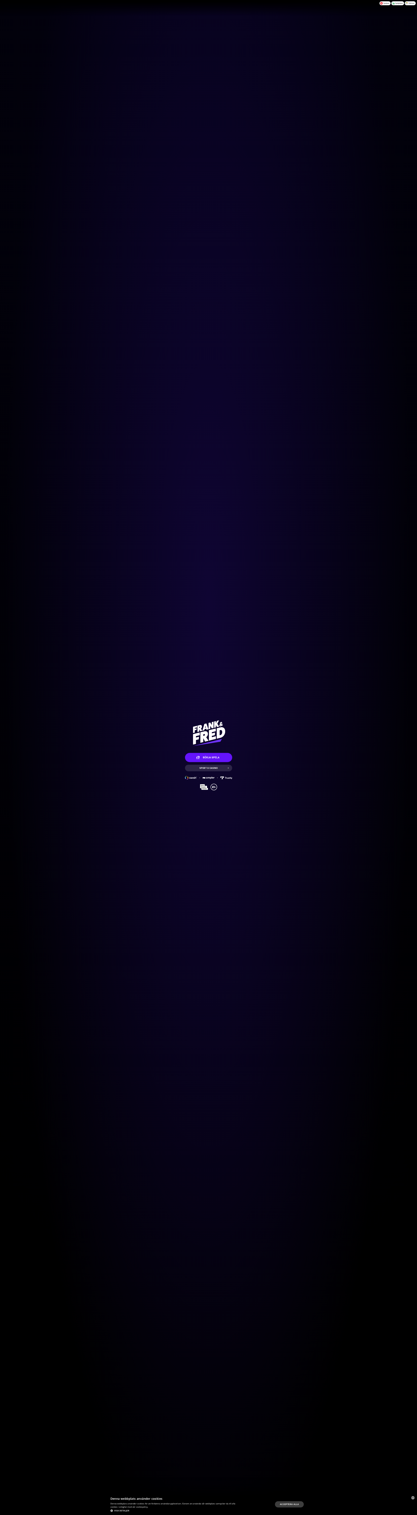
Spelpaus (386, 3)
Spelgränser (399, 3)
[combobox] (413, 1497)
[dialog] (208, 1504)
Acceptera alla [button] (289, 1504)
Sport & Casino (208, 768)
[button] (173, 1511)
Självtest (411, 3)
